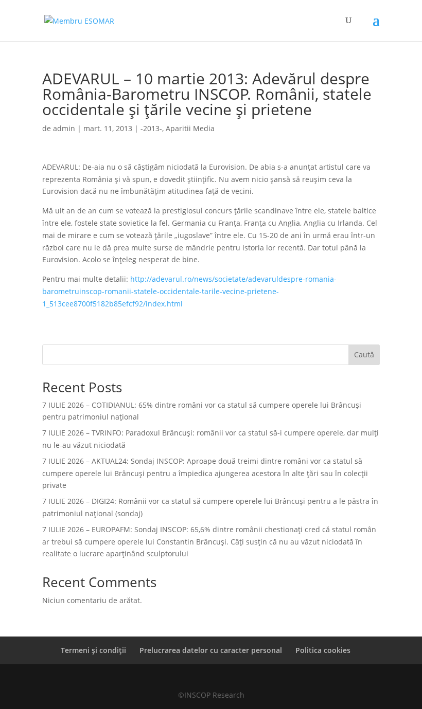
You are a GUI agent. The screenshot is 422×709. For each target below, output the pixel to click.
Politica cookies (322, 650)
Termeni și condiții (93, 650)
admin (64, 128)
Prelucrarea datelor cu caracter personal (210, 650)
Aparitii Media (190, 128)
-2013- (151, 128)
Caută (364, 354)
